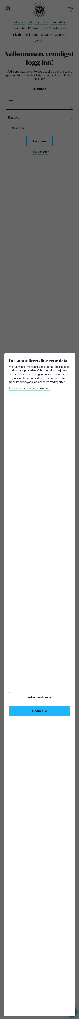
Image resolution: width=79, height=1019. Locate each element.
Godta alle (39, 711)
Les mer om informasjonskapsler (29, 388)
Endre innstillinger (39, 697)
